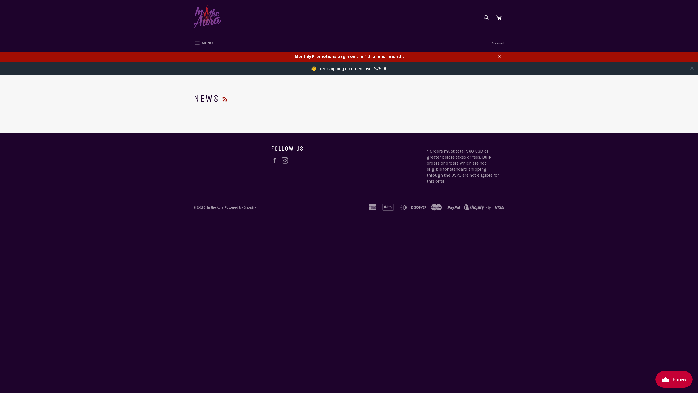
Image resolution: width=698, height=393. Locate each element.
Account (497, 43)
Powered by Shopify (240, 207)
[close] (692, 68)
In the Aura (215, 207)
